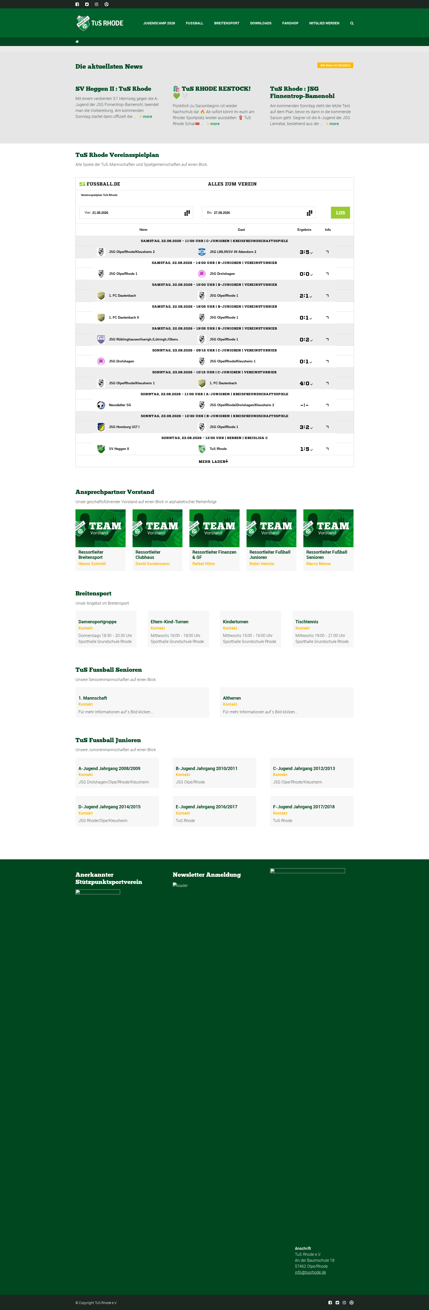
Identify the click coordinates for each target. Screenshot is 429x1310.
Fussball (194, 23)
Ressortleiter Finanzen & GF (214, 554)
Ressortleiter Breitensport (90, 554)
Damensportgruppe (97, 622)
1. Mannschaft (92, 698)
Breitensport (226, 23)
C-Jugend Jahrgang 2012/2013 (304, 768)
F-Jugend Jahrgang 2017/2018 (304, 807)
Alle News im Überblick (335, 65)
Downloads (261, 23)
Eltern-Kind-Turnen (169, 622)
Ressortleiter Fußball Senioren (326, 554)
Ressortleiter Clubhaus (148, 554)
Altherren (232, 698)
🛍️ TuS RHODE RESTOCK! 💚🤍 (211, 92)
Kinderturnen (235, 622)
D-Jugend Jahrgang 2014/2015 (109, 807)
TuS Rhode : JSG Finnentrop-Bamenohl (302, 92)
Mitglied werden (324, 23)
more (147, 116)
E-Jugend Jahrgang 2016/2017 (206, 807)
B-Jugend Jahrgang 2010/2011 (207, 768)
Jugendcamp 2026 (159, 23)
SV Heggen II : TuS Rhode (113, 88)
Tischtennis (306, 622)
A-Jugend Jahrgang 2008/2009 (109, 768)
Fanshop (290, 23)
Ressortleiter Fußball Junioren (270, 554)
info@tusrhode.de (310, 1272)
